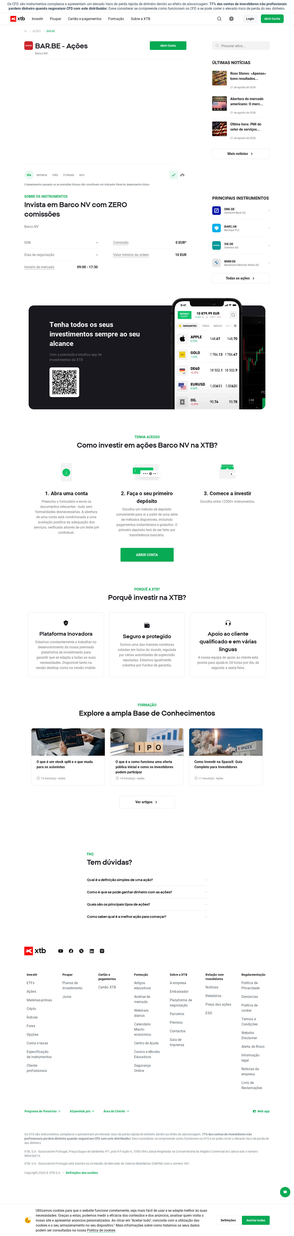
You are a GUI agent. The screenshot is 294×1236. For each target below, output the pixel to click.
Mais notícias (238, 153)
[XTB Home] (17, 19)
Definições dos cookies (82, 1173)
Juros (66, 996)
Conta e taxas (37, 1043)
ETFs (31, 982)
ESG (209, 1013)
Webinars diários (141, 1013)
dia (29, 175)
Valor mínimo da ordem (131, 254)
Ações (36, 31)
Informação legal (250, 1057)
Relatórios (213, 995)
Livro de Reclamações (251, 1085)
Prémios (176, 1022)
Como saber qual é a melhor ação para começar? (126, 917)
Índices (32, 1017)
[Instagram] (102, 951)
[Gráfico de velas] (182, 175)
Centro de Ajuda (146, 1043)
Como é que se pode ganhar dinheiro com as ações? (129, 892)
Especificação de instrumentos (39, 1054)
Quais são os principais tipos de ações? (118, 904)
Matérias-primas (39, 1000)
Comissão (120, 242)
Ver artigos (144, 802)
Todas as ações (238, 278)
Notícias (212, 987)
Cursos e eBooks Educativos (147, 1054)
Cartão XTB (107, 987)
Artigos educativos (142, 985)
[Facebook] (71, 951)
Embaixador (179, 991)
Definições (228, 1220)
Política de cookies (101, 1230)
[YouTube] (60, 951)
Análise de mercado (142, 999)
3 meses (68, 175)
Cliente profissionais (37, 1068)
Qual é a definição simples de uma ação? (120, 880)
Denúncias (249, 996)
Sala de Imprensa (177, 1042)
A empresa (178, 982)
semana (41, 175)
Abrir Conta (272, 19)
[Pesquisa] (219, 18)
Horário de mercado (39, 267)
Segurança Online (142, 1068)
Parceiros (177, 1013)
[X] (81, 951)
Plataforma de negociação (181, 1002)
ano (81, 175)
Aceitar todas (255, 1220)
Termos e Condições (249, 1021)
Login (250, 19)
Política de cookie (249, 1008)
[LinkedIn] (91, 951)
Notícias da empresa (250, 1071)
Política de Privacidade (250, 985)
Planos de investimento (72, 985)
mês (55, 175)
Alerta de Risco (253, 1046)
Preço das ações (218, 1004)
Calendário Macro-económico (142, 1029)
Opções (32, 1034)
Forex (31, 1025)
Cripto (31, 1008)
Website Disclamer (249, 1035)
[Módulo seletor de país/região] (231, 18)
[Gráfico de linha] (173, 175)
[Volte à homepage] (25, 31)
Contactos (178, 1031)
